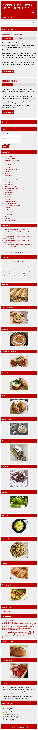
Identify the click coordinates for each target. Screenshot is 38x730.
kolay (13, 626)
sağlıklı (11, 632)
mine (15, 38)
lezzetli (4, 628)
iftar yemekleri (17, 625)
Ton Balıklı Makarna (9, 80)
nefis (9, 628)
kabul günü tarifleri (28, 625)
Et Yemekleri (8, 175)
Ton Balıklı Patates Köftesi (12, 34)
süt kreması (26, 632)
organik (13, 628)
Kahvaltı (7, 182)
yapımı (18, 634)
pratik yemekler (24, 628)
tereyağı (13, 634)
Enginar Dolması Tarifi (11, 230)
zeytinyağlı (18, 635)
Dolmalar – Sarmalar (11, 169)
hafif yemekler (9, 625)
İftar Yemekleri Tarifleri (11, 180)
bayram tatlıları (17, 620)
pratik (19, 628)
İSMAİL (13, 247)
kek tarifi (9, 626)
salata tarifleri (5, 632)
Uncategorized (9, 218)
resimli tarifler (22, 629)
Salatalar (7, 210)
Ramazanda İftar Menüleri (13, 205)
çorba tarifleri (20, 637)
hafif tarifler (30, 623)
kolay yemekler (30, 626)
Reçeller (7, 207)
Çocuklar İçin (8, 165)
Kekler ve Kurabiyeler (11, 186)
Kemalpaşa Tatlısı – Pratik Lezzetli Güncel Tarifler (17, 6)
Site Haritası (6, 611)
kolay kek (17, 626)
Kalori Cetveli (9, 184)
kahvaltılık (4, 626)
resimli (17, 629)
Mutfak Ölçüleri (9, 197)
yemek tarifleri (12, 635)
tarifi (32, 631)
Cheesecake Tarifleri (11, 163)
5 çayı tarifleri (8, 620)
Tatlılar (7, 216)
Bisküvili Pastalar (10, 158)
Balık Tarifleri (9, 156)
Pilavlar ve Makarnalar (11, 203)
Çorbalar (7, 167)
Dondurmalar (9, 171)
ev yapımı (21, 623)
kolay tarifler (8, 193)
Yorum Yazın (22, 85)
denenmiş (7, 622)
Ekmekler (7, 173)
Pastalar (7, 199)
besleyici (24, 620)
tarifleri (8, 634)
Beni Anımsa (8, 144)
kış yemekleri (9, 190)
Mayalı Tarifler (9, 195)
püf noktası (11, 629)
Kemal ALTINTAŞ (23, 727)
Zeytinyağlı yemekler (11, 220)
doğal (15, 623)
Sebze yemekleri (10, 212)
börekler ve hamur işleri (12, 161)
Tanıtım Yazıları (9, 214)
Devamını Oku (8, 71)
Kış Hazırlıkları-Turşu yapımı (13, 188)
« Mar (3, 280)
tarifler (4, 634)
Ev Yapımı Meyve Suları (12, 178)
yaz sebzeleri (24, 634)
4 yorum (21, 38)
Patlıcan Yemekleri (10, 201)
